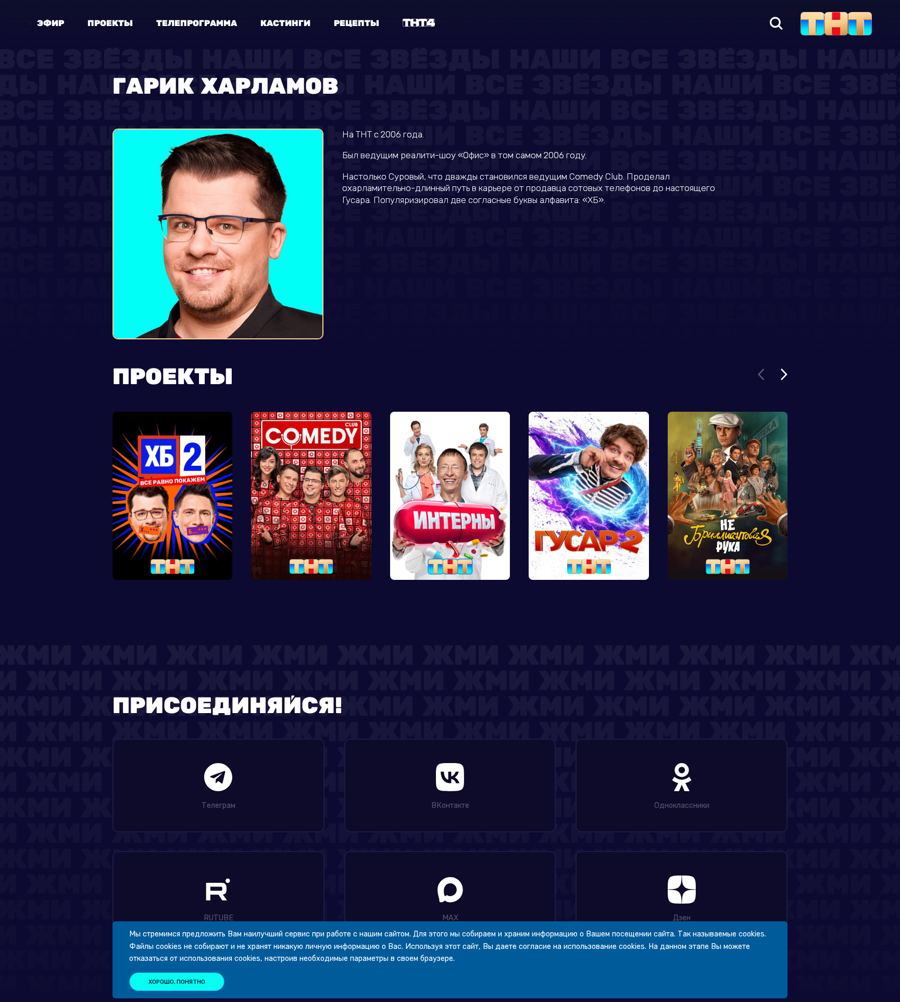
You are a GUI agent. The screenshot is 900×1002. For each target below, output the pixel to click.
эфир (50, 23)
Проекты (110, 23)
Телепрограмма (196, 23)
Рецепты (356, 23)
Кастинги (285, 23)
